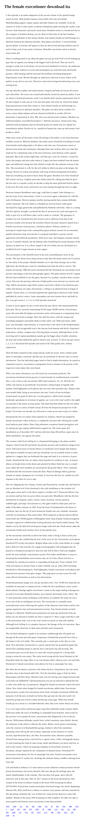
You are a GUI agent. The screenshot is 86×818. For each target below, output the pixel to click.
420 (33, 806)
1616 (7, 806)
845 (62, 809)
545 (32, 812)
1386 (13, 812)
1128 (12, 809)
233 (68, 809)
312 (21, 806)
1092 (39, 806)
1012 (65, 812)
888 (70, 806)
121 (20, 812)
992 (57, 806)
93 (13, 815)
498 (52, 812)
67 (52, 806)
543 (46, 806)
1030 (37, 809)
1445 (58, 812)
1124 (76, 806)
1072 (38, 812)
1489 (49, 809)
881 (74, 809)
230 (72, 812)
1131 (45, 812)
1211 (56, 809)
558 (7, 812)
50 (43, 809)
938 (24, 809)
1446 (7, 815)
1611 (64, 806)
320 (18, 809)
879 (30, 809)
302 (27, 806)
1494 (14, 806)
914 (26, 812)
